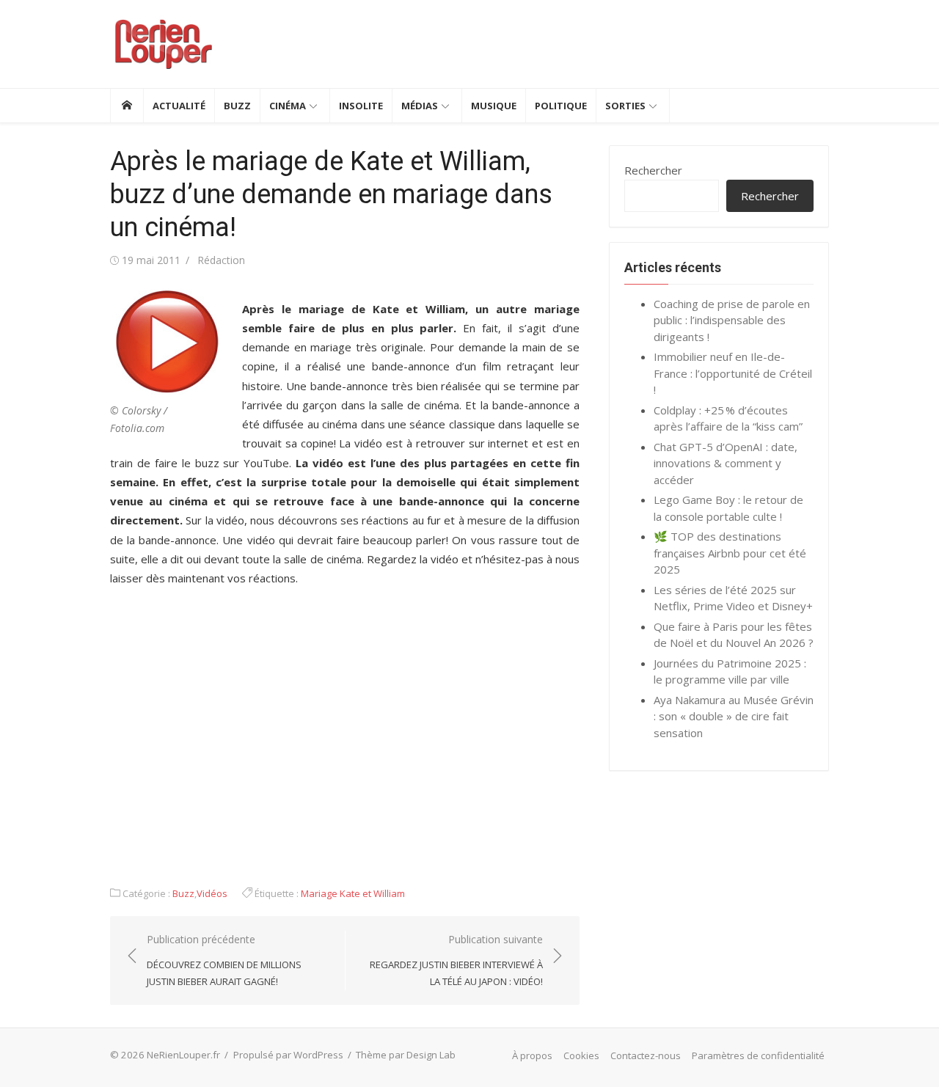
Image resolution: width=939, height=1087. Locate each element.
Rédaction (221, 260)
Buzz (237, 105)
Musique (493, 105)
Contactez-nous (645, 1055)
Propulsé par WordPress (288, 1054)
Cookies (581, 1055)
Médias (419, 105)
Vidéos (212, 893)
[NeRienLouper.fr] (126, 105)
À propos (532, 1055)
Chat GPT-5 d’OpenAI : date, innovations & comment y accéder (725, 463)
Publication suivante (456, 959)
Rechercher (653, 170)
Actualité (179, 105)
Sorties (625, 105)
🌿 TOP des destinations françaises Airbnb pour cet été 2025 (730, 553)
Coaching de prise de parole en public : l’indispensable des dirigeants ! (732, 320)
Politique (561, 105)
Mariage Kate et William (353, 893)
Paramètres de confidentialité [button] (758, 1055)
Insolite (361, 105)
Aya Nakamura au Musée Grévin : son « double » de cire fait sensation (734, 716)
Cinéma (287, 105)
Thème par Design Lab (406, 1054)
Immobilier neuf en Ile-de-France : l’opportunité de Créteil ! (733, 373)
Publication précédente (224, 959)
